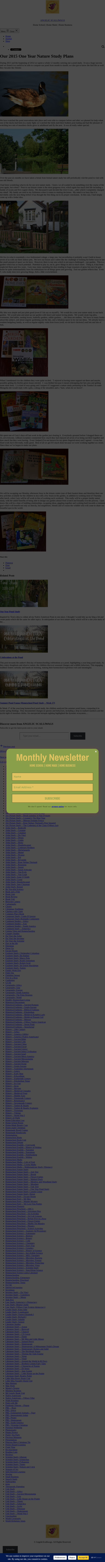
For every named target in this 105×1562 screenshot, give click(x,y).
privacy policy (58, 806)
